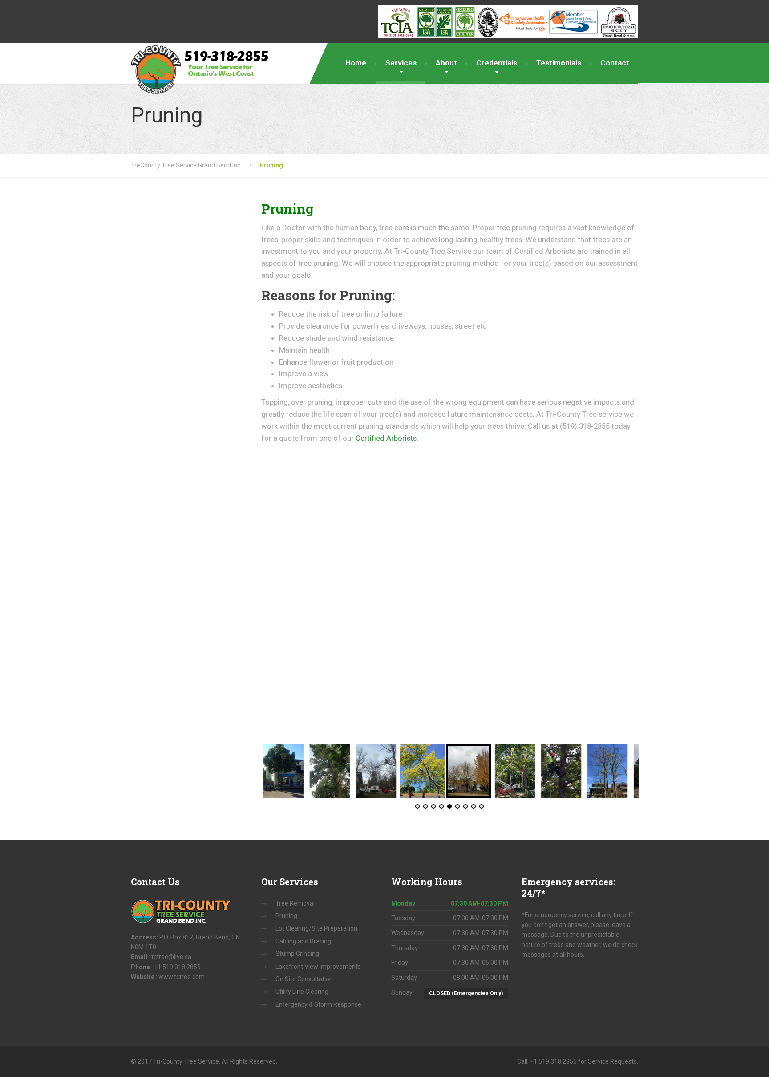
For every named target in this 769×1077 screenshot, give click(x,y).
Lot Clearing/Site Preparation (316, 928)
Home (355, 62)
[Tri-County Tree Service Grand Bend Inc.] (203, 69)
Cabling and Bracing (303, 941)
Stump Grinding (297, 953)
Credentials (496, 62)
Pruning (286, 915)
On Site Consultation (304, 979)
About (446, 62)
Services (401, 62)
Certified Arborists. (387, 438)
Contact (614, 62)
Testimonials (558, 62)
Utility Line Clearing (301, 991)
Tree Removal (295, 903)
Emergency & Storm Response (318, 1004)
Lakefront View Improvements (318, 966)
